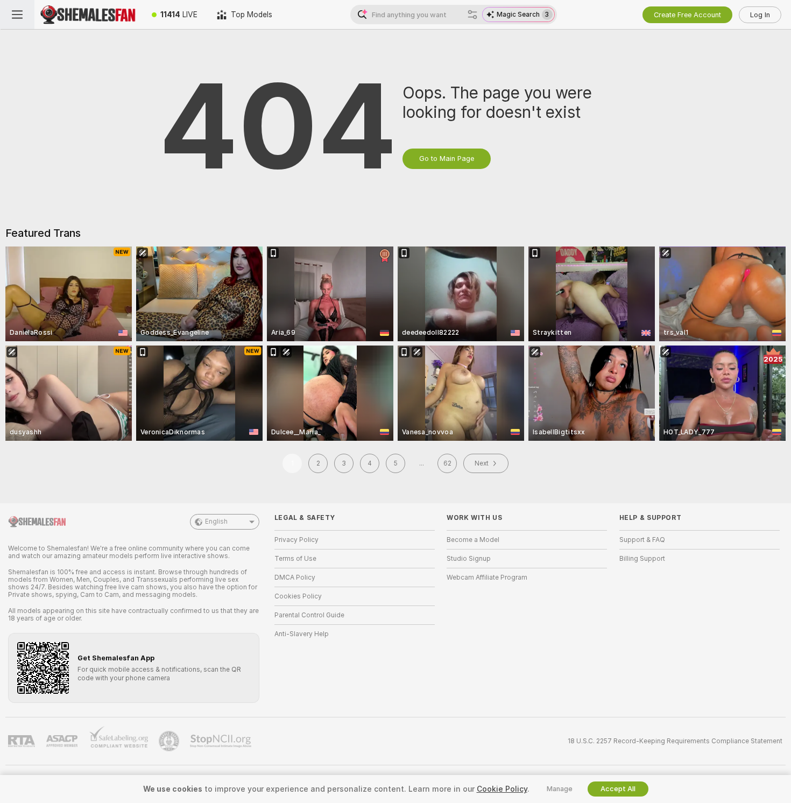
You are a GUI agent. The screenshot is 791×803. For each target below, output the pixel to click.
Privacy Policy (296, 540)
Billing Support (642, 558)
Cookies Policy (298, 596)
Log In (760, 15)
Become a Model (473, 540)
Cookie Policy (502, 789)
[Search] (472, 14)
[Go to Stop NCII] (221, 741)
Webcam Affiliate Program (487, 577)
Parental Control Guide (309, 615)
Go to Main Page (446, 158)
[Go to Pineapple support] (170, 741)
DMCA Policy (294, 577)
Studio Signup (469, 558)
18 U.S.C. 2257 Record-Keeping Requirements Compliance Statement (675, 741)
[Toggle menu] (17, 14)
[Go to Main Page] (88, 14)
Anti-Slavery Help (301, 634)
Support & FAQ (642, 540)
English (216, 521)
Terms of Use (295, 558)
